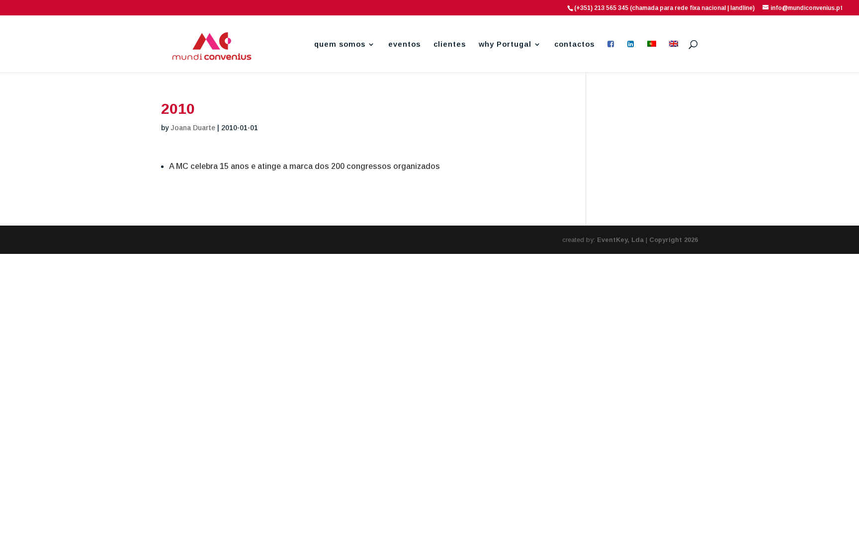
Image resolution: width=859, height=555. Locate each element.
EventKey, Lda (620, 239)
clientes (449, 44)
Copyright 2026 (673, 239)
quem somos (339, 44)
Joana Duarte (193, 128)
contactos (574, 44)
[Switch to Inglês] (673, 57)
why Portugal (505, 44)
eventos (404, 44)
